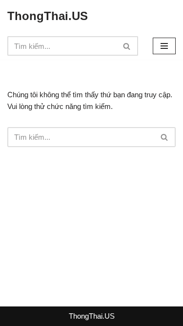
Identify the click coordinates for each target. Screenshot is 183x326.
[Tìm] (127, 46)
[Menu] (164, 46)
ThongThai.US (92, 316)
